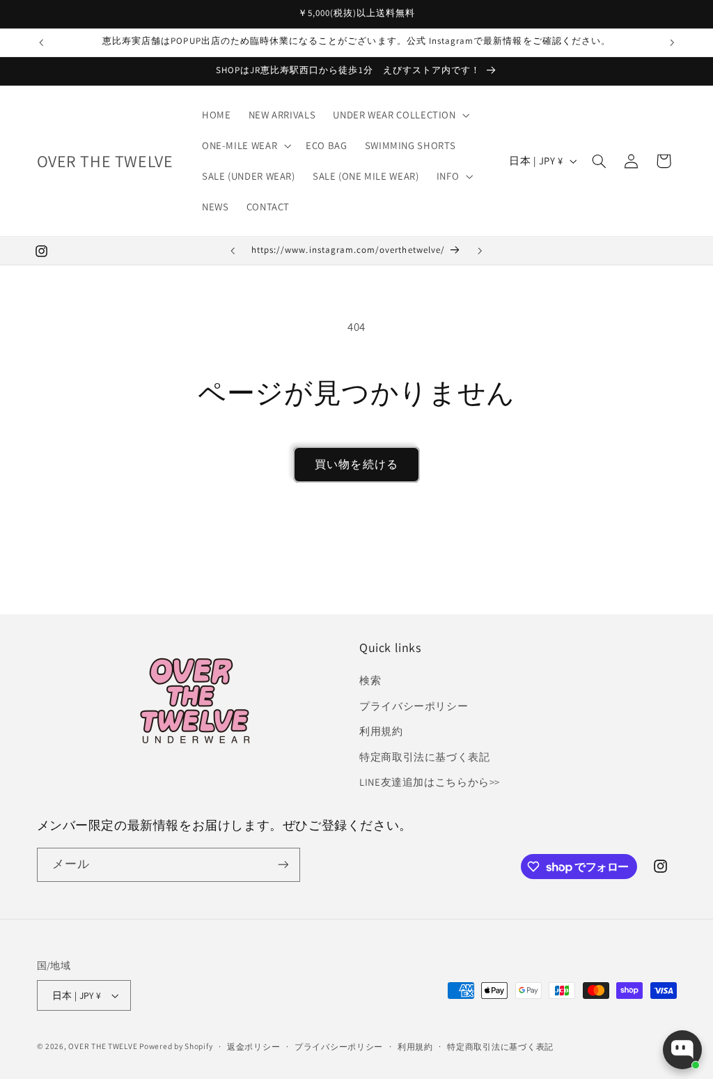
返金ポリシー (253, 1046)
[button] (400, 115)
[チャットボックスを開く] (682, 1049)
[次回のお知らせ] (672, 42)
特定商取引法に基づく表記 (424, 756)
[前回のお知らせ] (41, 42)
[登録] (283, 865)
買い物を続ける (356, 464)
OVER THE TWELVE (103, 1046)
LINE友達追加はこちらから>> (429, 782)
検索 (370, 680)
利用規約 (381, 731)
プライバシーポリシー (413, 706)
